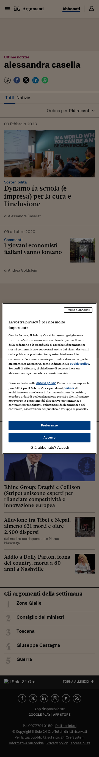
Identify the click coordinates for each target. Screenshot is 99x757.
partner (69, 388)
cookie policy (79, 363)
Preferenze (49, 425)
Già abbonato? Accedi (50, 447)
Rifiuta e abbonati (78, 310)
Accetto (49, 437)
